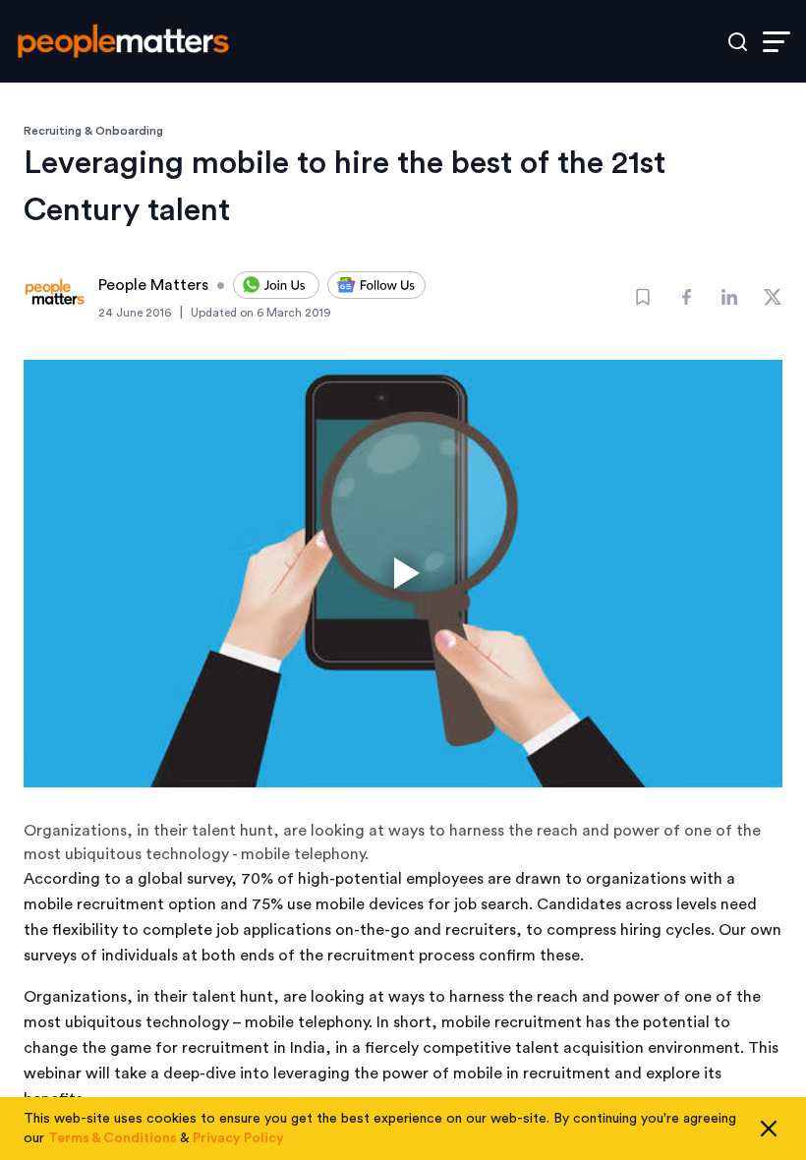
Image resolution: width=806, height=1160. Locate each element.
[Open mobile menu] (776, 41)
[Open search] (737, 41)
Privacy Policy (238, 1138)
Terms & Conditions (112, 1138)
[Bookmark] (643, 297)
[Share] (686, 297)
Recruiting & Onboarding (93, 131)
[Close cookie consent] (768, 1128)
